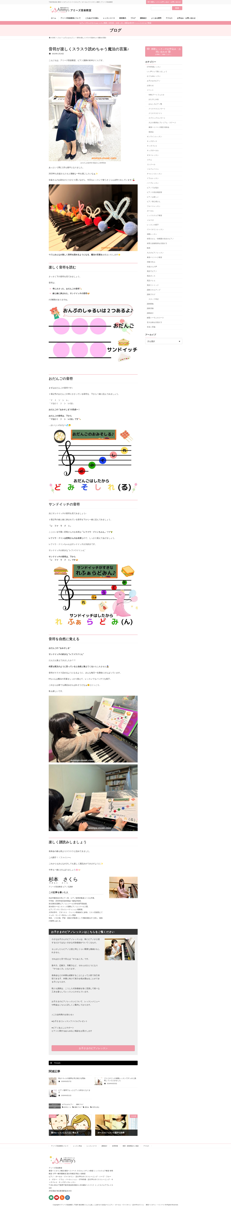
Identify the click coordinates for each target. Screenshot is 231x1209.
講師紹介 (150, 313)
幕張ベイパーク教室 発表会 (159, 127)
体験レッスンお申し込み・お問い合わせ (165, 2)
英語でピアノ (152, 271)
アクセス (146, 1146)
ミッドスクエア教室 (154, 215)
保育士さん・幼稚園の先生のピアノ (160, 239)
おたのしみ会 (154, 99)
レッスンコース (92, 1146)
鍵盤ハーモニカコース (155, 318)
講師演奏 (150, 308)
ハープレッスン (153, 183)
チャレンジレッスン (154, 174)
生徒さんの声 (152, 267)
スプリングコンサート (157, 118)
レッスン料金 (77, 1146)
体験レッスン (152, 234)
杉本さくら (67, 1107)
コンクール (151, 164)
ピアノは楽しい (153, 197)
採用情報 (115, 1146)
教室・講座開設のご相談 (131, 1146)
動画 (148, 248)
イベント (150, 90)
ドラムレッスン (153, 178)
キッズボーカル (153, 150)
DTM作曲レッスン (154, 67)
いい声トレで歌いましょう (157, 71)
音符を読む (95, 1107)
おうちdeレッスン (154, 76)
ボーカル (150, 211)
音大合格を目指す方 (154, 322)
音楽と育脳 (151, 327)
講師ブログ (79, 1104)
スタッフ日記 (154, 299)
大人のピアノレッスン (155, 253)
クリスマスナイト (155, 113)
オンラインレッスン (154, 136)
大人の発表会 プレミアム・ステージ (162, 123)
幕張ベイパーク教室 (154, 257)
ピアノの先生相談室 (154, 192)
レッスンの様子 (153, 225)
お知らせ (150, 85)
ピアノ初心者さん (153, 202)
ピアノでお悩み (153, 188)
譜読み (87, 1107)
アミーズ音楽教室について (59, 1146)
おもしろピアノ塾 (155, 104)
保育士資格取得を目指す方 (157, 243)
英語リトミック (153, 285)
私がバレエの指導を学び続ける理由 (71, 1078)
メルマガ (150, 220)
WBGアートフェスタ (156, 95)
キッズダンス (152, 141)
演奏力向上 (151, 262)
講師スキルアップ (153, 290)
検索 (177, 8)
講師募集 (150, 304)
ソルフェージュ (153, 169)
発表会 (151, 132)
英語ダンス (151, 276)
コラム (149, 160)
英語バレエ (151, 281)
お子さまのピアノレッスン (93, 1048)
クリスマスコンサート (157, 109)
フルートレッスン (153, 206)
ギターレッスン (153, 155)
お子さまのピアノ (68, 1104)
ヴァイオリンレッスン (155, 229)
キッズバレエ (152, 146)
